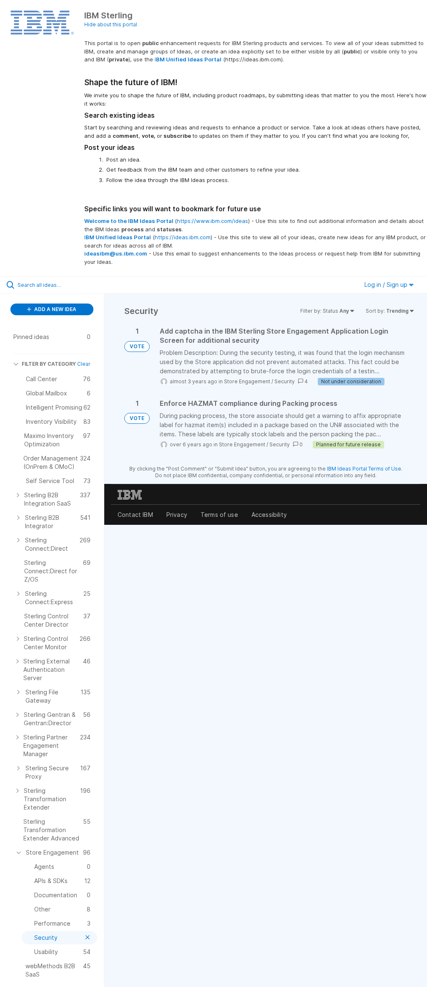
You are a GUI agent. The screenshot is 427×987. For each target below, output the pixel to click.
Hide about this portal (110, 24)
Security (284, 381)
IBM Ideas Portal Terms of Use (364, 469)
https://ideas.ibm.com (183, 237)
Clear (83, 364)
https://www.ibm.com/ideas (212, 221)
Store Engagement (247, 381)
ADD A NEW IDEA (54, 309)
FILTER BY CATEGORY (49, 364)
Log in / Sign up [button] (386, 284)
